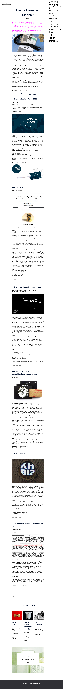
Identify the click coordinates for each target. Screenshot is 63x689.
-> (43, 596)
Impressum (25, 683)
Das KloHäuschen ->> (28, 659)
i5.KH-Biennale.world (18, 280)
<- (13, 596)
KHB (13, 280)
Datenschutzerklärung (35, 683)
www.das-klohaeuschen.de (17, 447)
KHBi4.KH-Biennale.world (17, 365)
